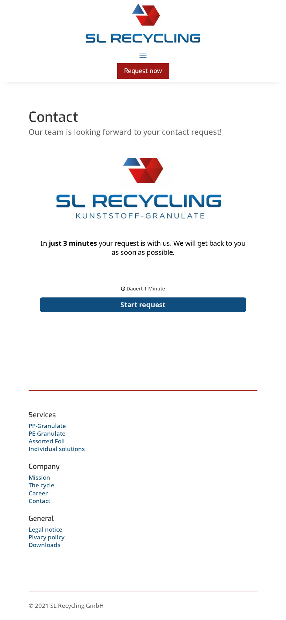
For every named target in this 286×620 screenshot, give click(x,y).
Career (38, 493)
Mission (39, 477)
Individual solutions (57, 449)
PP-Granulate (47, 426)
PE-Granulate (47, 433)
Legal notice (45, 529)
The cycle (41, 485)
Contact (39, 501)
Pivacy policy (47, 537)
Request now (143, 71)
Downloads (44, 545)
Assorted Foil (47, 441)
